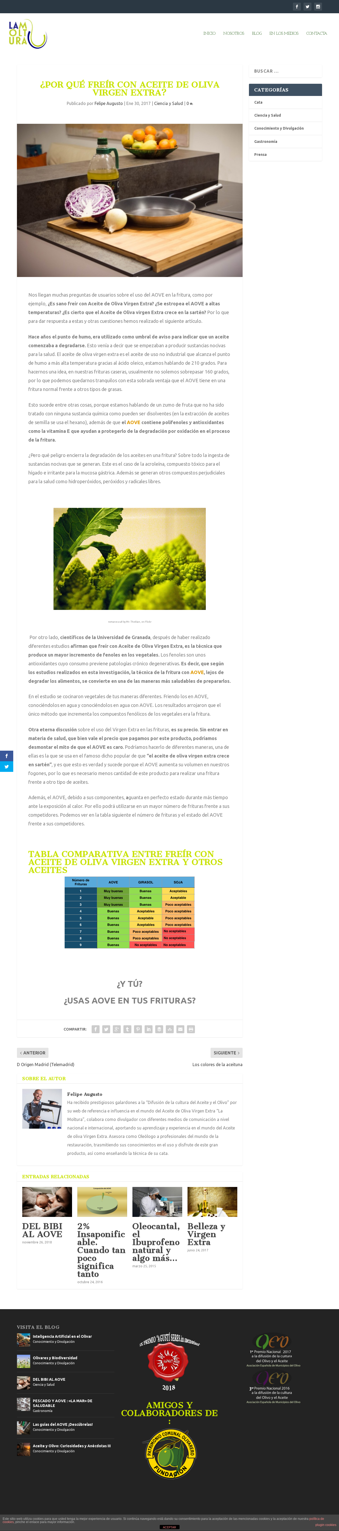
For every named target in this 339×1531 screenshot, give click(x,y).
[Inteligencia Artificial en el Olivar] (23, 1340)
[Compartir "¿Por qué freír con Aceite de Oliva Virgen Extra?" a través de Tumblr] (127, 1029)
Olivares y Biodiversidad (55, 1358)
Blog (256, 34)
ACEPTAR (169, 1527)
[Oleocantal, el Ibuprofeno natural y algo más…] (157, 1202)
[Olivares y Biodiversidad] (23, 1361)
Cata (258, 102)
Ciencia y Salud (168, 103)
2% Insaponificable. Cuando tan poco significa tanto (101, 1250)
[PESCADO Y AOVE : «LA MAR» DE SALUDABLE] (23, 1404)
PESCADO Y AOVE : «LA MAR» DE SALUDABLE (62, 1403)
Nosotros (233, 34)
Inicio (209, 34)
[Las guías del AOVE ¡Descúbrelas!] (23, 1428)
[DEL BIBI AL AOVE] (47, 1202)
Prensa (260, 154)
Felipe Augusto (109, 103)
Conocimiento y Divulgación (279, 128)
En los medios (283, 34)
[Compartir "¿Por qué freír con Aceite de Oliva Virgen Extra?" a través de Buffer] (159, 1029)
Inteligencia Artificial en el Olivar (62, 1336)
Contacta (316, 34)
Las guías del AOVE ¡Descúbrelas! (63, 1424)
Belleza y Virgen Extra (207, 1234)
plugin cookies (325, 1525)
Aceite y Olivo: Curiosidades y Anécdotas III (72, 1446)
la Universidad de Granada (121, 637)
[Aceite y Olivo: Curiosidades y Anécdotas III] (23, 1449)
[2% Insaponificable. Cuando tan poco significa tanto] (102, 1202)
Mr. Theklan (133, 622)
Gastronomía (265, 141)
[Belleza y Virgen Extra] (212, 1202)
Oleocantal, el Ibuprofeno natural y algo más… (156, 1242)
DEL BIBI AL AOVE (42, 1230)
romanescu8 (115, 622)
